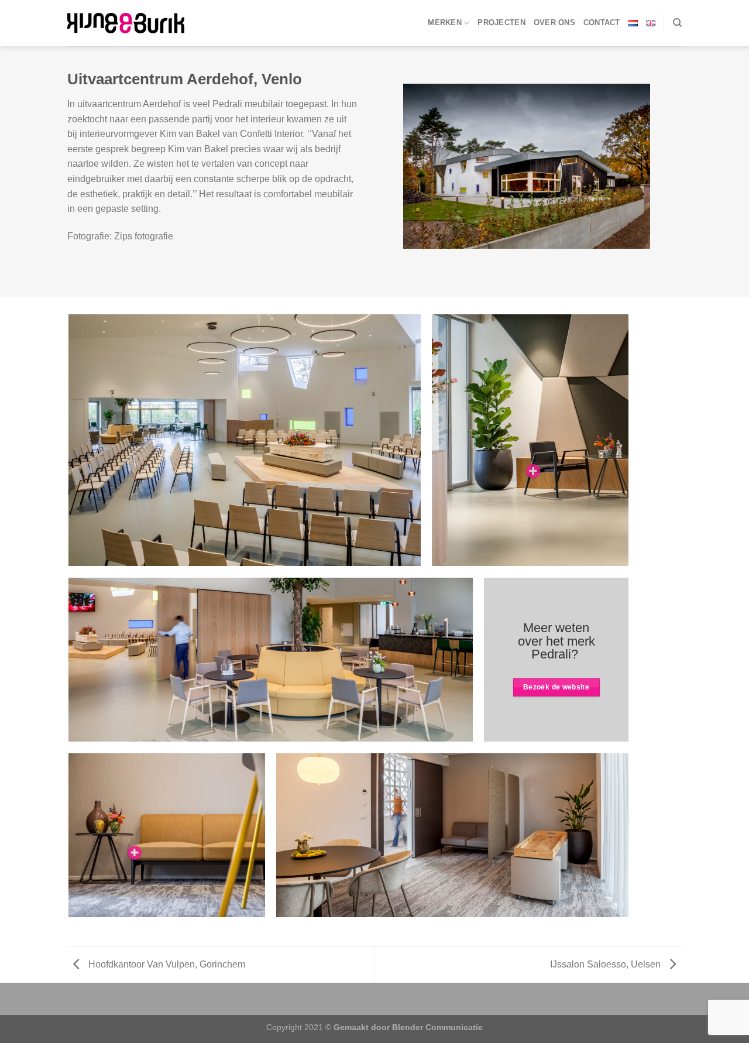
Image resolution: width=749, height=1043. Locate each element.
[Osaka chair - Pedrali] (533, 471)
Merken (445, 22)
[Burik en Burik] (125, 23)
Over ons (554, 22)
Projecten (501, 22)
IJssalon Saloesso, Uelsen (606, 964)
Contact (601, 22)
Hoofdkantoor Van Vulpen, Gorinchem (165, 964)
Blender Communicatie (437, 1027)
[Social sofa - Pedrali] (135, 853)
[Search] (677, 23)
